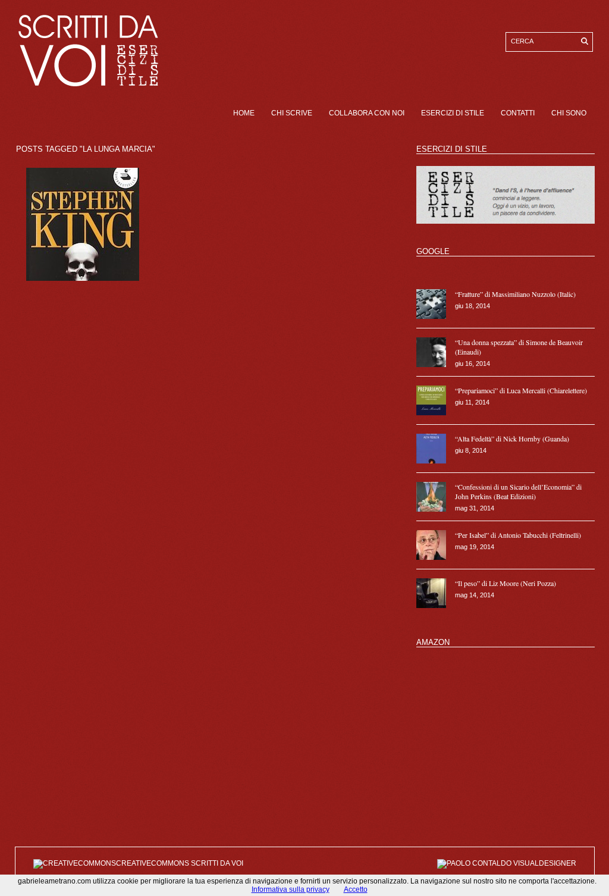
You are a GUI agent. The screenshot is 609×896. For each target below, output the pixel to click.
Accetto (356, 889)
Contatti (518, 113)
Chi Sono (568, 113)
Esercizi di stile (452, 113)
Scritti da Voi (217, 863)
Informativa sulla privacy (290, 889)
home (244, 113)
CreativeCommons (153, 863)
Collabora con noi (366, 113)
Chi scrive (291, 113)
